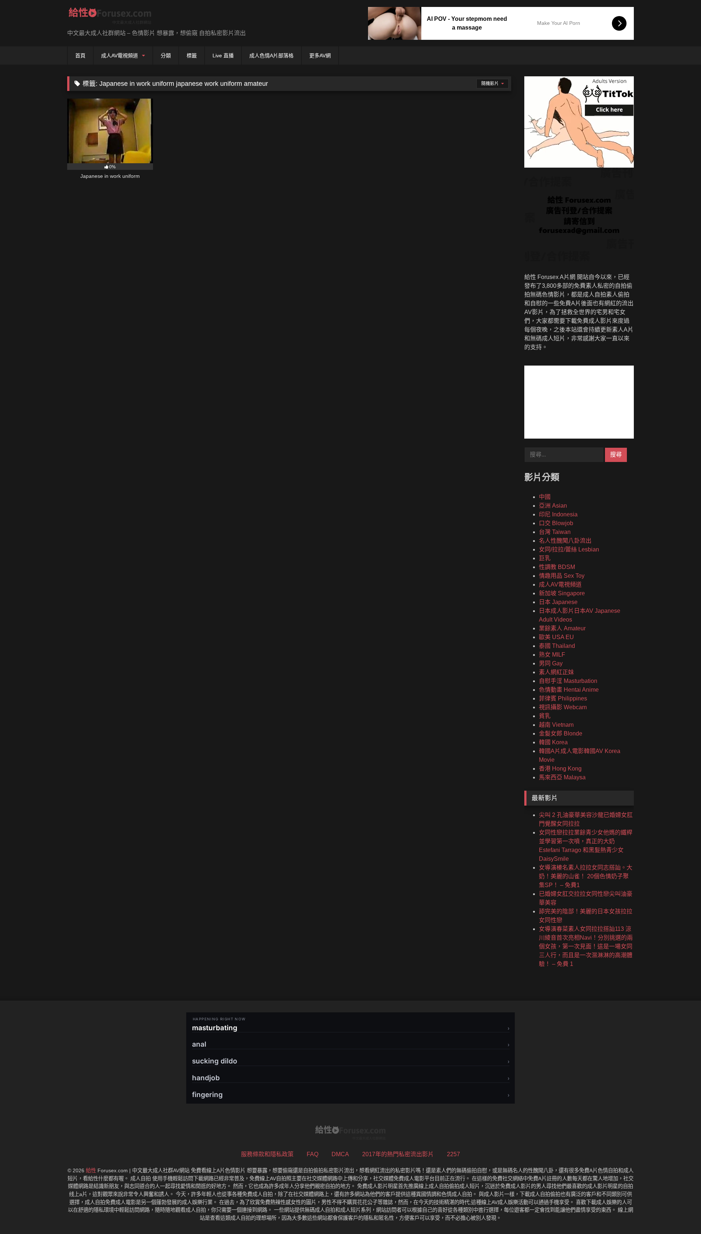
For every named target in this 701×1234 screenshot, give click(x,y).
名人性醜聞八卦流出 (565, 541)
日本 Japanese (558, 602)
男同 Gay (551, 663)
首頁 (80, 55)
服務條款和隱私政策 (267, 1154)
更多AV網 (320, 55)
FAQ (312, 1154)
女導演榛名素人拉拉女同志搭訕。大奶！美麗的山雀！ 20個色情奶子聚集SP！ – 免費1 (585, 876)
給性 (91, 1170)
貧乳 (545, 716)
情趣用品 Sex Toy (562, 576)
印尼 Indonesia (558, 514)
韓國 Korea (553, 742)
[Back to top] (678, 1212)
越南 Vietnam (556, 725)
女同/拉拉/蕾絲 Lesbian (569, 549)
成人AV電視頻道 (119, 55)
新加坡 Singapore (562, 593)
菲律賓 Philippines (563, 698)
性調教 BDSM (557, 567)
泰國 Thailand (557, 646)
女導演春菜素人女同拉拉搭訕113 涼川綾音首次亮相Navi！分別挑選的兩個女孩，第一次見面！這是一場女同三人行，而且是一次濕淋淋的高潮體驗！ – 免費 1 (586, 946)
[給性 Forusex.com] (110, 17)
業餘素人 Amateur (562, 628)
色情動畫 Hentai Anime (569, 690)
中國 (545, 497)
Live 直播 (223, 55)
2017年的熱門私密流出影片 (398, 1154)
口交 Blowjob (556, 523)
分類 (166, 55)
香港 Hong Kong (560, 768)
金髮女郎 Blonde (560, 733)
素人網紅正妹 (556, 672)
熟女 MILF (552, 655)
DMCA (340, 1154)
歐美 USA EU (556, 637)
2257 (453, 1154)
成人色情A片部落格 (271, 55)
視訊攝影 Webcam (563, 707)
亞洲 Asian (553, 506)
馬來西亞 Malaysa (562, 777)
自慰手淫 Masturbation (568, 681)
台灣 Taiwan (555, 532)
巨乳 (545, 558)
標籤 (192, 55)
